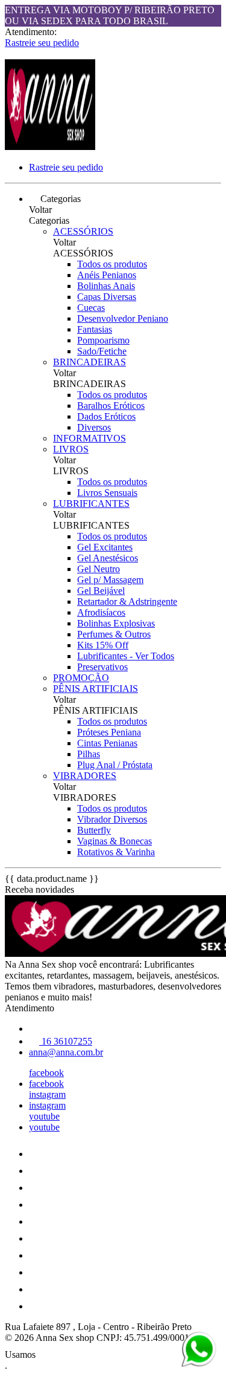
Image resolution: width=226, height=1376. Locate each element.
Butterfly (94, 830)
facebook (46, 1073)
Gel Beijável (101, 590)
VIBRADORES (84, 776)
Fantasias (94, 329)
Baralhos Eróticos (111, 405)
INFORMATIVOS (89, 438)
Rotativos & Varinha (116, 852)
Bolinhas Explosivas (116, 623)
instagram (47, 1094)
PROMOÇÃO (81, 678)
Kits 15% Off (102, 645)
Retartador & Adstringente (127, 601)
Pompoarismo (103, 340)
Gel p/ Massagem (110, 580)
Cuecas (91, 307)
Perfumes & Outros (114, 634)
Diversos (94, 427)
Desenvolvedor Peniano (122, 318)
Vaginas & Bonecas (114, 841)
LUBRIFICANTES (91, 503)
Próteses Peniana (109, 732)
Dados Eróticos (106, 416)
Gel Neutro (98, 569)
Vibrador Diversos (112, 819)
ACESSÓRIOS (83, 231)
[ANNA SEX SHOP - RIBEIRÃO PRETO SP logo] (50, 147)
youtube (44, 1116)
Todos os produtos (112, 264)
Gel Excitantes (105, 547)
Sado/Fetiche (102, 351)
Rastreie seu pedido (42, 42)
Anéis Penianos (106, 275)
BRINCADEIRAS (89, 362)
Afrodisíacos (101, 612)
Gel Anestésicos (107, 558)
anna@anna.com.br (66, 1052)
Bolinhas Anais (106, 286)
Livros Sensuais (107, 492)
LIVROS (71, 449)
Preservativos (102, 667)
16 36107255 (65, 1041)
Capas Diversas (106, 297)
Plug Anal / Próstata (114, 765)
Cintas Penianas (107, 743)
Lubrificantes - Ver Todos (125, 656)
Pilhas (88, 754)
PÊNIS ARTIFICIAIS (95, 688)
